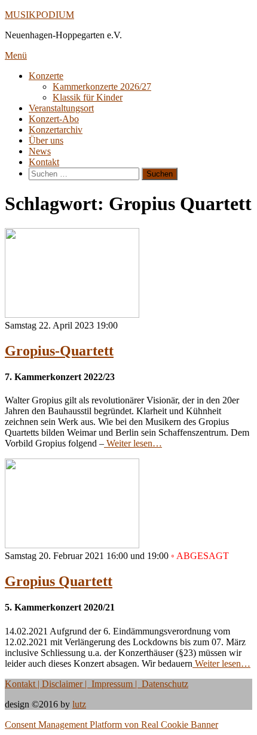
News (40, 151)
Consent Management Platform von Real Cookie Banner (111, 724)
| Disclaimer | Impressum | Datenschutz (111, 684)
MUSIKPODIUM (39, 15)
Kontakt (44, 162)
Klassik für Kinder (88, 97)
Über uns (46, 140)
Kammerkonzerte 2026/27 (102, 86)
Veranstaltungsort (61, 108)
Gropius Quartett (58, 581)
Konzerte (46, 76)
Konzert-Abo (54, 119)
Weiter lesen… (133, 443)
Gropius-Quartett (59, 351)
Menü (16, 55)
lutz (79, 704)
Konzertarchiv (55, 129)
